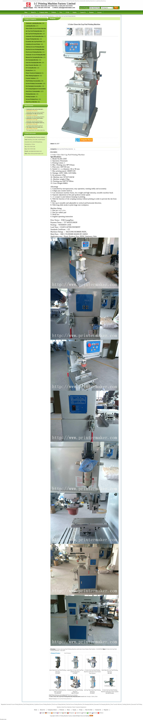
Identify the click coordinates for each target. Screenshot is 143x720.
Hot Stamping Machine (88, 704)
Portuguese (71, 712)
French (60, 712)
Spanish (55, 712)
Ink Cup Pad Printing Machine (47, 16)
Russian (95, 712)
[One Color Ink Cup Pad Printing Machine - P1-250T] (57, 662)
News (68, 709)
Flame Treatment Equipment (79, 707)
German (49, 712)
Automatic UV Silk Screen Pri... (34, 113)
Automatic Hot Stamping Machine (102, 704)
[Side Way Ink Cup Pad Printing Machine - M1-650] (110, 662)
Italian (65, 712)
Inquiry (74, 709)
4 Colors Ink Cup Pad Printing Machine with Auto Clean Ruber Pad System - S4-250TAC (79, 649)
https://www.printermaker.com (35, 153)
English (43, 712)
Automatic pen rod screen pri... (34, 109)
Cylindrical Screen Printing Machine (42, 704)
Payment (106, 709)
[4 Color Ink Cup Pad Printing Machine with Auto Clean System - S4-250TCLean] (109, 682)
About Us (42, 709)
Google (89, 696)
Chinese (101, 712)
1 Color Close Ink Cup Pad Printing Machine (65, 16)
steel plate (62, 210)
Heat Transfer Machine (116, 704)
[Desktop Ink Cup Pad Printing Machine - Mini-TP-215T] (75, 682)
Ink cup (60, 169)
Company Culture (52, 709)
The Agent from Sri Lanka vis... (34, 127)
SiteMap (87, 715)
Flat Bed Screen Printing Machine (74, 704)
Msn (96, 696)
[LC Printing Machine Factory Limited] (50, 8)
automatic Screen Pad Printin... (34, 118)
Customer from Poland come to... (35, 122)
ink (53, 197)
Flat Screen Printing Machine (58, 704)
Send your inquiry (72, 695)
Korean (84, 712)
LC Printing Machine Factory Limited (67, 715)
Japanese (78, 712)
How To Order (88, 709)
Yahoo (93, 696)
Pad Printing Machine (29, 704)
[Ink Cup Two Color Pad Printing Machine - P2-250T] (92, 682)
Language (99, 12)
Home (31, 16)
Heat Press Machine (66, 707)
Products (36, 16)
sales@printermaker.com (35, 151)
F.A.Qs (80, 709)
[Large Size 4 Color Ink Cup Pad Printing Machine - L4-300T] (75, 662)
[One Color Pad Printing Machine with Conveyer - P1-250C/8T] (58, 682)
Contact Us (98, 709)
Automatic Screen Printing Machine (14, 704)
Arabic (89, 712)
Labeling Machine (126, 704)
